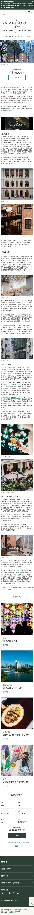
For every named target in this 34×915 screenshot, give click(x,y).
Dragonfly (19, 507)
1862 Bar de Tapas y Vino (16, 509)
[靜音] (4, 129)
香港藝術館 (21, 572)
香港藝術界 (4, 110)
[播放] (17, 123)
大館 (23, 87)
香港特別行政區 (8, 900)
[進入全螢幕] (31, 129)
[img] (32, 1)
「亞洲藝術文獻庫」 (16, 398)
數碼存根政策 (12, 912)
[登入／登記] (32, 12)
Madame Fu (15, 505)
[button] (32, 909)
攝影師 (18, 322)
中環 (11, 87)
